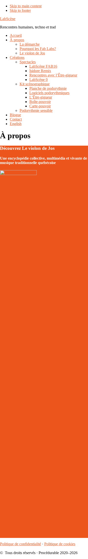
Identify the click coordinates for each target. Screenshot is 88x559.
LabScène (7, 19)
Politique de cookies (59, 544)
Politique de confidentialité (20, 544)
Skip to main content (26, 6)
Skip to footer (20, 10)
